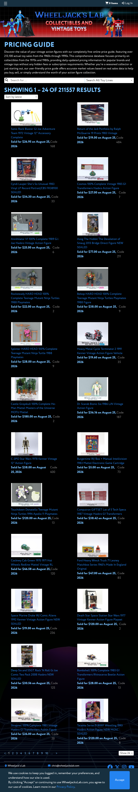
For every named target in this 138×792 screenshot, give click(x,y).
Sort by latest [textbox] (14, 97)
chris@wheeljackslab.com (65, 765)
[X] (117, 767)
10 (46, 753)
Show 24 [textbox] (125, 753)
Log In (129, 3)
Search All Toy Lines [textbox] (99, 80)
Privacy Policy (66, 786)
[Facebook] (110, 767)
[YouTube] (131, 767)
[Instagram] (124, 767)
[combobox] (109, 80)
